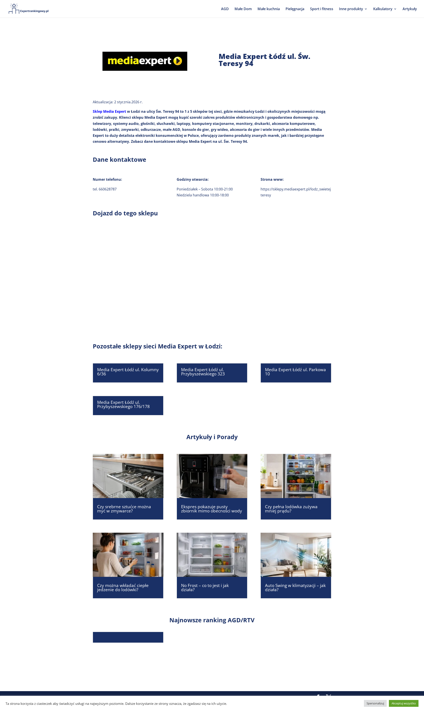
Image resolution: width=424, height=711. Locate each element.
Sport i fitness (321, 9)
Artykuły (410, 9)
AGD (225, 9)
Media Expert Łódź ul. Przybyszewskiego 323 (203, 372)
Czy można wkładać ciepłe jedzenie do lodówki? (123, 587)
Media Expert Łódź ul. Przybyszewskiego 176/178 (123, 404)
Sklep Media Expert (109, 111)
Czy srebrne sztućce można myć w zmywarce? (124, 509)
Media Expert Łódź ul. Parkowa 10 (295, 372)
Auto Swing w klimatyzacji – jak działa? (295, 587)
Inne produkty (351, 9)
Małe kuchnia (268, 9)
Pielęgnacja (295, 9)
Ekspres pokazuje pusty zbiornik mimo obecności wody (211, 509)
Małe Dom (243, 9)
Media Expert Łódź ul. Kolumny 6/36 (128, 372)
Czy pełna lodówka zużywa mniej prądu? (291, 509)
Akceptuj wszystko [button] (404, 703)
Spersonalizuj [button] (375, 703)
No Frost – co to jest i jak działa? (205, 587)
